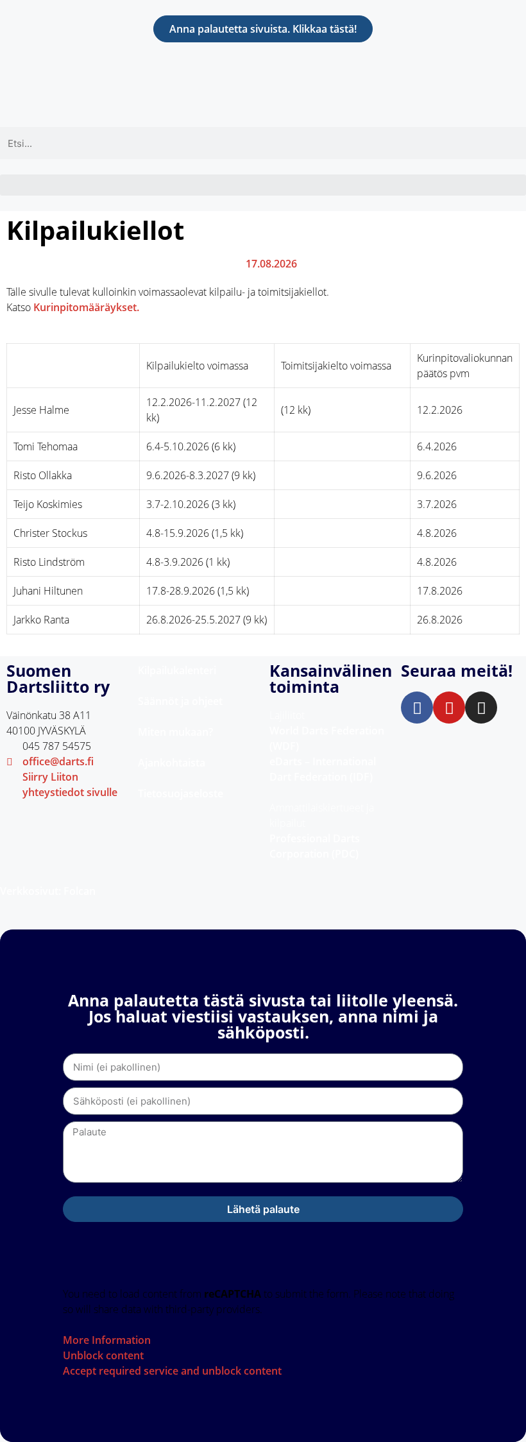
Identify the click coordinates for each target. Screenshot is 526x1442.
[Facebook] (417, 707)
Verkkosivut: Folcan (48, 891)
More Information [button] (107, 1340)
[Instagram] (481, 707)
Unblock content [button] (103, 1355)
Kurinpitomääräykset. (86, 307)
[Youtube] (449, 707)
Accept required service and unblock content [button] (172, 1371)
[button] (263, 185)
